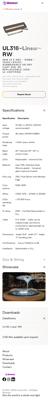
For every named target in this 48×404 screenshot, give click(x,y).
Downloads (8, 363)
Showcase (8, 359)
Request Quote (24, 94)
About (5, 351)
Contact (7, 367)
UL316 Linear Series (11, 9)
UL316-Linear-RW (12, 327)
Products (7, 355)
